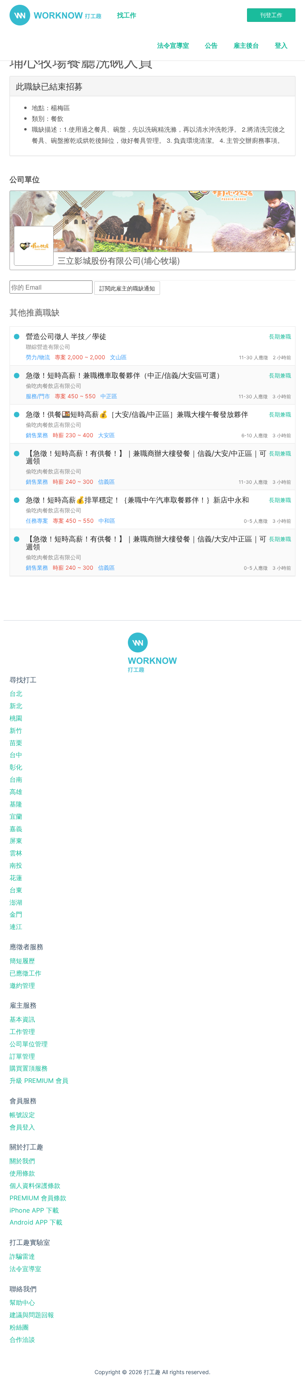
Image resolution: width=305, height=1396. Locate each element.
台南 (16, 779)
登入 (281, 45)
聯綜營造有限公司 (48, 346)
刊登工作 (271, 15)
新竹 (16, 730)
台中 (16, 755)
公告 (211, 45)
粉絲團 (19, 1327)
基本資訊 (22, 1019)
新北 (16, 706)
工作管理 (22, 1032)
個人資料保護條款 (35, 1186)
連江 (16, 927)
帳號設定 (22, 1115)
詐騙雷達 (22, 1256)
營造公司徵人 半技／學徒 (66, 336)
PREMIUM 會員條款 (38, 1198)
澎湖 (16, 902)
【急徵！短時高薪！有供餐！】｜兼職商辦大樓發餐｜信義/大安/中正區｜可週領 (146, 457)
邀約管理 (22, 985)
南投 (16, 865)
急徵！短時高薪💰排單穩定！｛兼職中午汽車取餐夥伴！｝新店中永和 (137, 500)
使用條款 (22, 1173)
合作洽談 (22, 1339)
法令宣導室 (173, 45)
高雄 (16, 792)
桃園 (16, 718)
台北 (16, 693)
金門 (16, 914)
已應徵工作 (25, 973)
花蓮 (16, 878)
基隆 (16, 804)
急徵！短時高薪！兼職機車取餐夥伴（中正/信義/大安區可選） (125, 375)
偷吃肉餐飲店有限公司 (53, 385)
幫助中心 (22, 1302)
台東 (16, 890)
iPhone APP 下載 (34, 1210)
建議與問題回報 (32, 1315)
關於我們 (22, 1161)
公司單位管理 (29, 1044)
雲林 (16, 853)
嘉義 (16, 829)
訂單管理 (22, 1056)
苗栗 (16, 743)
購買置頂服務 (29, 1068)
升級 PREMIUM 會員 (39, 1080)
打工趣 (55, 15)
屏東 (16, 841)
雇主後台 (246, 45)
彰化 (16, 767)
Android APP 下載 (36, 1222)
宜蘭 (16, 816)
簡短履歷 (22, 961)
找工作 (126, 15)
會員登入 (22, 1127)
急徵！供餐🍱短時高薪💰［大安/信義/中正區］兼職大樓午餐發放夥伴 (137, 414)
